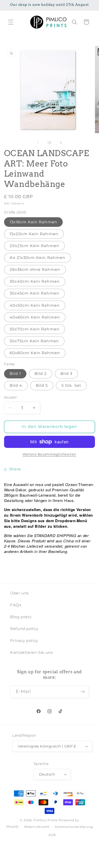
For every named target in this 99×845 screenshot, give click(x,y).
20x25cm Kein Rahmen (34, 246)
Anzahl (10, 397)
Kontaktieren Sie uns (31, 652)
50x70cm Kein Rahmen (34, 329)
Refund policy (24, 628)
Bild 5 (42, 385)
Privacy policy (24, 640)
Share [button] (15, 469)
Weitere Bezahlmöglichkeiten (49, 454)
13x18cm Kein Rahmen (33, 222)
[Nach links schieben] (38, 142)
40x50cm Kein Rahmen (35, 305)
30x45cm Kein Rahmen (34, 293)
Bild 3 (66, 373)
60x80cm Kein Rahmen (35, 353)
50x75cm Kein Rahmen (34, 341)
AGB (52, 835)
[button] (10, 22)
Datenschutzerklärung (74, 827)
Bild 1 (15, 373)
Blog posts (20, 617)
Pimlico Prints (46, 820)
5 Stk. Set (71, 385)
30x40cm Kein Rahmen (35, 281)
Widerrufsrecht (37, 827)
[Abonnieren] (83, 692)
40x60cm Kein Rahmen (35, 317)
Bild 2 (41, 373)
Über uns (19, 593)
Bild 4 (16, 385)
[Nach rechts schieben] (61, 142)
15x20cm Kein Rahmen (34, 234)
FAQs (15, 605)
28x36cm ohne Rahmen (35, 269)
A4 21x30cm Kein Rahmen (37, 257)
